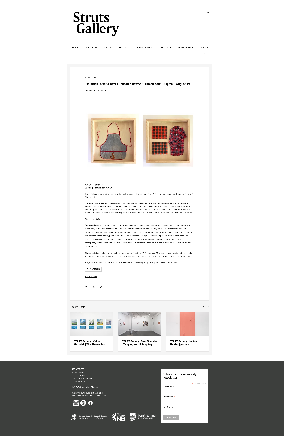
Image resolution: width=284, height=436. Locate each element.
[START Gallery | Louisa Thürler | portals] (187, 324)
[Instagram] (83, 403)
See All (206, 306)
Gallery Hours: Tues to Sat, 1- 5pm (87, 393)
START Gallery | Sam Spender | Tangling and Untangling (139, 343)
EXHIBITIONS (93, 269)
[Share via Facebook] (86, 286)
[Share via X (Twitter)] (93, 286)
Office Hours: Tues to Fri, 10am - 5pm (89, 396)
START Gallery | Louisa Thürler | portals (183, 343)
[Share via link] (100, 286)
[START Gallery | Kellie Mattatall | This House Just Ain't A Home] (91, 324)
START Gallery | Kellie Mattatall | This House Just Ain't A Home (90, 343)
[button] (207, 12)
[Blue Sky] (76, 403)
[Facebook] (90, 403)
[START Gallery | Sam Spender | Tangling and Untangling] (139, 324)
